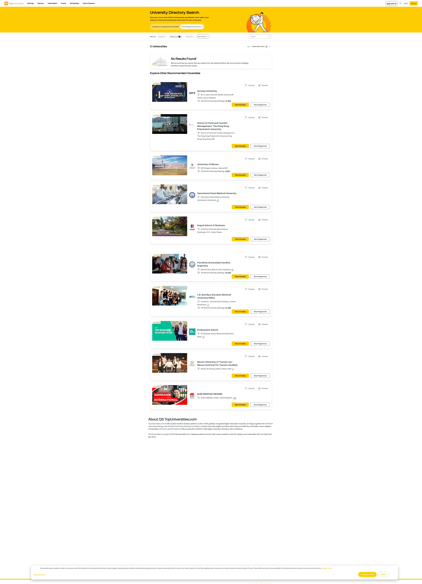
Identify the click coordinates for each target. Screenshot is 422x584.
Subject (162, 37)
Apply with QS (391, 4)
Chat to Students (89, 3)
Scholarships (74, 3)
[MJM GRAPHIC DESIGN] (192, 396)
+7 (208, 305)
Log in (406, 3)
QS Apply (175, 429)
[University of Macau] (192, 166)
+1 (233, 369)
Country (189, 37)
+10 (234, 398)
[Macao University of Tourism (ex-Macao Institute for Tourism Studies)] (192, 364)
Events (63, 3)
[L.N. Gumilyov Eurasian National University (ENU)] (192, 296)
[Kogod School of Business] (192, 227)
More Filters (202, 37)
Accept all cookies (367, 574)
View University (240, 105)
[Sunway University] (192, 93)
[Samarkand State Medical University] (192, 195)
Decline (383, 574)
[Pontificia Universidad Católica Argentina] (192, 264)
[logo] (14, 3)
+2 (218, 200)
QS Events (163, 429)
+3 (232, 269)
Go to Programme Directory (191, 27)
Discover (41, 3)
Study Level (175, 37)
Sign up (413, 3)
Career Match (52, 3)
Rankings (30, 3)
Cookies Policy (326, 568)
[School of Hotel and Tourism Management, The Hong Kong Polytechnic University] (192, 125)
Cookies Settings (39, 575)
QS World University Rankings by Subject (184, 426)
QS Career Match (155, 434)
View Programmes (260, 105)
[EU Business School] (192, 331)
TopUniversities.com (156, 424)
